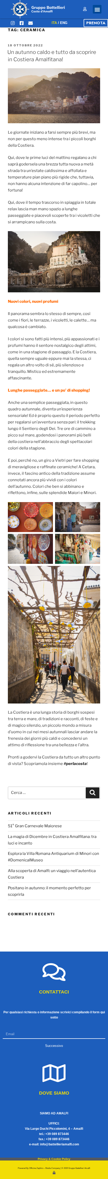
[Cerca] (92, 792)
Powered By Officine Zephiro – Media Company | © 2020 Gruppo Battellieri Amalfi (54, 1168)
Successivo (54, 1046)
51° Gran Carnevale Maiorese (35, 826)
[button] (97, 9)
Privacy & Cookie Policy (54, 1159)
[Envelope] (30, 22)
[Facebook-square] (21, 22)
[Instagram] (12, 22)
